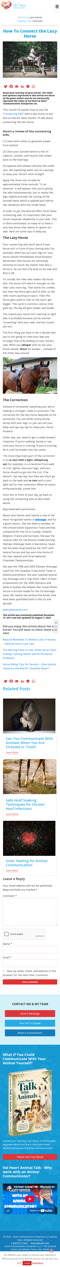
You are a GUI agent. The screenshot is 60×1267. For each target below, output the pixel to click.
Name (7, 943)
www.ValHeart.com (40, 1243)
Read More (37, 1263)
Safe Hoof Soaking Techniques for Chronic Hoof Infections (25, 804)
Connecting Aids (13, 113)
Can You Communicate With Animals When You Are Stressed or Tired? (29, 742)
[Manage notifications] (51, 1250)
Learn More (12, 752)
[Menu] (56, 6)
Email (7, 957)
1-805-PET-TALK (19, 1243)
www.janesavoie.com (15, 609)
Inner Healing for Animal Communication (26, 862)
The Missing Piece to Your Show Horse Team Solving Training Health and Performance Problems (29, 654)
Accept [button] (27, 1263)
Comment (10, 896)
